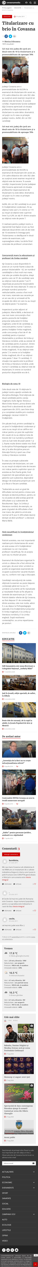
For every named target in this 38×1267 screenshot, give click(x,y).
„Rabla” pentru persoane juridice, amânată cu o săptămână (16, 833)
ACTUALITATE (9, 1040)
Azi (5, 1020)
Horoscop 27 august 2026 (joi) (17, 1077)
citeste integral (18, 906)
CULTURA (8, 1100)
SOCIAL (5, 1203)
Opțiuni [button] (18, 884)
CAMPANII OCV (8, 1214)
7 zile (10, 1020)
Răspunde (8, 884)
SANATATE (6, 1198)
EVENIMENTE (8, 1187)
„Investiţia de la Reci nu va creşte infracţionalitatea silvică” (16, 762)
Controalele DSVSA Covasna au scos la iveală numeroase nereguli (18, 799)
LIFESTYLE (6, 1230)
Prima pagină (7, 8)
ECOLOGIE (6, 1225)
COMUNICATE (9, 1132)
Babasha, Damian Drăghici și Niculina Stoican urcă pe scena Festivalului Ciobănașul (17, 1048)
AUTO (4, 1219)
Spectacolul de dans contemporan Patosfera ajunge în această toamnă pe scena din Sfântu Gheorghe (18, 1110)
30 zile (15, 1020)
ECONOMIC (7, 1182)
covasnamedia (13, 2)
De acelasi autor (11, 736)
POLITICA (6, 1177)
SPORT (5, 1193)
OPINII (5, 1235)
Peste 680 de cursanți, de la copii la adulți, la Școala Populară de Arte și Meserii (17, 723)
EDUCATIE (17, 8)
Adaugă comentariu (11, 854)
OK (36, 1255)
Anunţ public (9, 1137)
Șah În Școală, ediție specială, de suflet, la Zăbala (19, 694)
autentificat (16, 937)
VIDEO (5, 1240)
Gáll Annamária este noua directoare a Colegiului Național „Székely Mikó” (18, 667)
